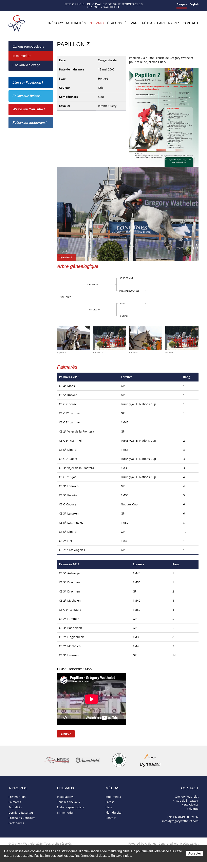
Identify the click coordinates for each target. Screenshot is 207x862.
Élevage (132, 23)
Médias (148, 23)
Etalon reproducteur (70, 807)
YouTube (40, 4)
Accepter (194, 853)
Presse (110, 802)
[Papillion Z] (109, 338)
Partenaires (168, 23)
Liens (109, 807)
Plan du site (23, 4)
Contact (16, 4)
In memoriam (22, 56)
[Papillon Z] (164, 117)
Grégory (55, 23)
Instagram (46, 4)
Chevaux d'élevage (26, 65)
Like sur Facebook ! (28, 82)
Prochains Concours (21, 818)
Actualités (76, 23)
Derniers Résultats (21, 812)
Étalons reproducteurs (28, 46)
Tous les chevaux (68, 802)
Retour (66, 733)
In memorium (66, 812)
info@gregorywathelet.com (180, 821)
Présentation (17, 797)
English (194, 4)
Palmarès (14, 802)
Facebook (29, 4)
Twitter (34, 4)
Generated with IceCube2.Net (178, 843)
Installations (65, 797)
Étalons (114, 23)
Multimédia (113, 797)
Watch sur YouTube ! (29, 109)
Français (181, 4)
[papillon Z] (128, 213)
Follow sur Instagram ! (29, 122)
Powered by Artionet (142, 843)
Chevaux (97, 23)
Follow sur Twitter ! (27, 96)
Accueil (10, 4)
